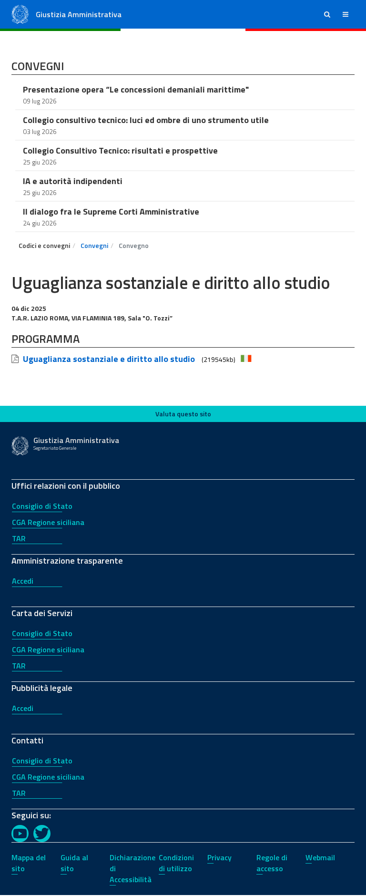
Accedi (22, 581)
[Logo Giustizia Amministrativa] (20, 14)
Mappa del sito (28, 863)
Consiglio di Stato (42, 506)
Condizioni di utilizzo (176, 863)
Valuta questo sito (183, 414)
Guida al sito (74, 863)
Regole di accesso (271, 863)
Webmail (320, 857)
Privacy (219, 857)
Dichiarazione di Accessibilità (132, 868)
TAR (19, 538)
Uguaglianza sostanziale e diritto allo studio (109, 358)
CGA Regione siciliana (48, 522)
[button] (327, 14)
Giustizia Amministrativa (79, 14)
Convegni (94, 245)
